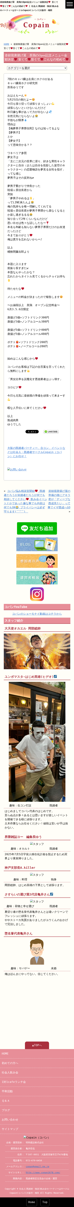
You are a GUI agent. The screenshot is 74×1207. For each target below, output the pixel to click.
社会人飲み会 (10, 1072)
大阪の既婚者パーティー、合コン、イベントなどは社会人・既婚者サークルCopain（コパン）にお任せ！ (36, 452)
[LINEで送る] (51, 431)
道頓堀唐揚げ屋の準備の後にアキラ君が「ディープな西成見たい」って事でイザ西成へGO (59, 499)
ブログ (6, 1110)
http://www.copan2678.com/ (43, 1172)
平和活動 (7, 1091)
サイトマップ (10, 1129)
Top (44, 1202)
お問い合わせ (10, 1119)
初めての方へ (10, 1063)
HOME (6, 44)
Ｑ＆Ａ (6, 1100)
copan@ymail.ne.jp (37, 1166)
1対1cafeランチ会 (14, 1082)
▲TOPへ (37, 1045)
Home (31, 1202)
